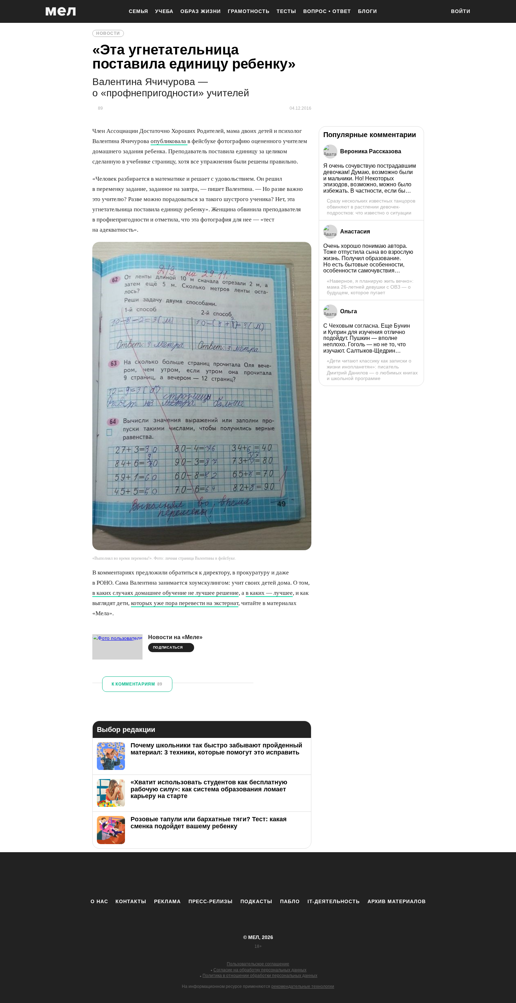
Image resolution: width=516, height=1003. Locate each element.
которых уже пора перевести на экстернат (184, 603)
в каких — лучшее (269, 593)
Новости (108, 33)
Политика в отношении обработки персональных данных (260, 975)
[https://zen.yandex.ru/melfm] (219, 875)
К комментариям (137, 684)
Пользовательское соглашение (258, 964)
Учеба (164, 11)
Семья (138, 11)
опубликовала (169, 141)
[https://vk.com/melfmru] (238, 875)
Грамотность (249, 11)
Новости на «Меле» (175, 637)
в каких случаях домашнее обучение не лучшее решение (165, 593)
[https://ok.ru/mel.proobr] (296, 875)
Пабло (290, 901)
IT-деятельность (333, 901)
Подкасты (256, 901)
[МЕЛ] (61, 11)
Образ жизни (200, 11)
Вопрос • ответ (327, 11)
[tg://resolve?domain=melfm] (200, 875)
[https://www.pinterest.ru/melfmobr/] (277, 875)
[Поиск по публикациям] (437, 12)
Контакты (130, 901)
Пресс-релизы (210, 901)
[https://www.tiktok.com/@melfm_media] (258, 875)
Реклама (167, 901)
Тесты (286, 11)
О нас (99, 901)
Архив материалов (397, 901)
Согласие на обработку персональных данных (259, 969)
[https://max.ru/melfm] (316, 875)
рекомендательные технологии (302, 986)
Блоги (367, 11)
